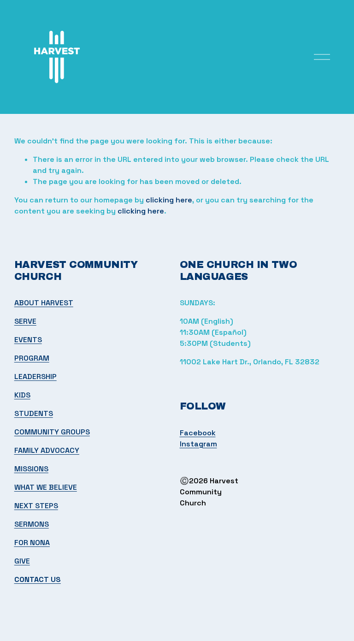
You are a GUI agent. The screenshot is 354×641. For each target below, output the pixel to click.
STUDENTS (33, 413)
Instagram (198, 444)
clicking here (169, 200)
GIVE (22, 561)
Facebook (198, 433)
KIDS (22, 395)
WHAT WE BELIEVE (45, 487)
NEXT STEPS (36, 505)
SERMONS (31, 524)
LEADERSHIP (35, 376)
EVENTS (28, 339)
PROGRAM (31, 358)
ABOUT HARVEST (43, 303)
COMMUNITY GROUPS (52, 432)
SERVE (25, 321)
